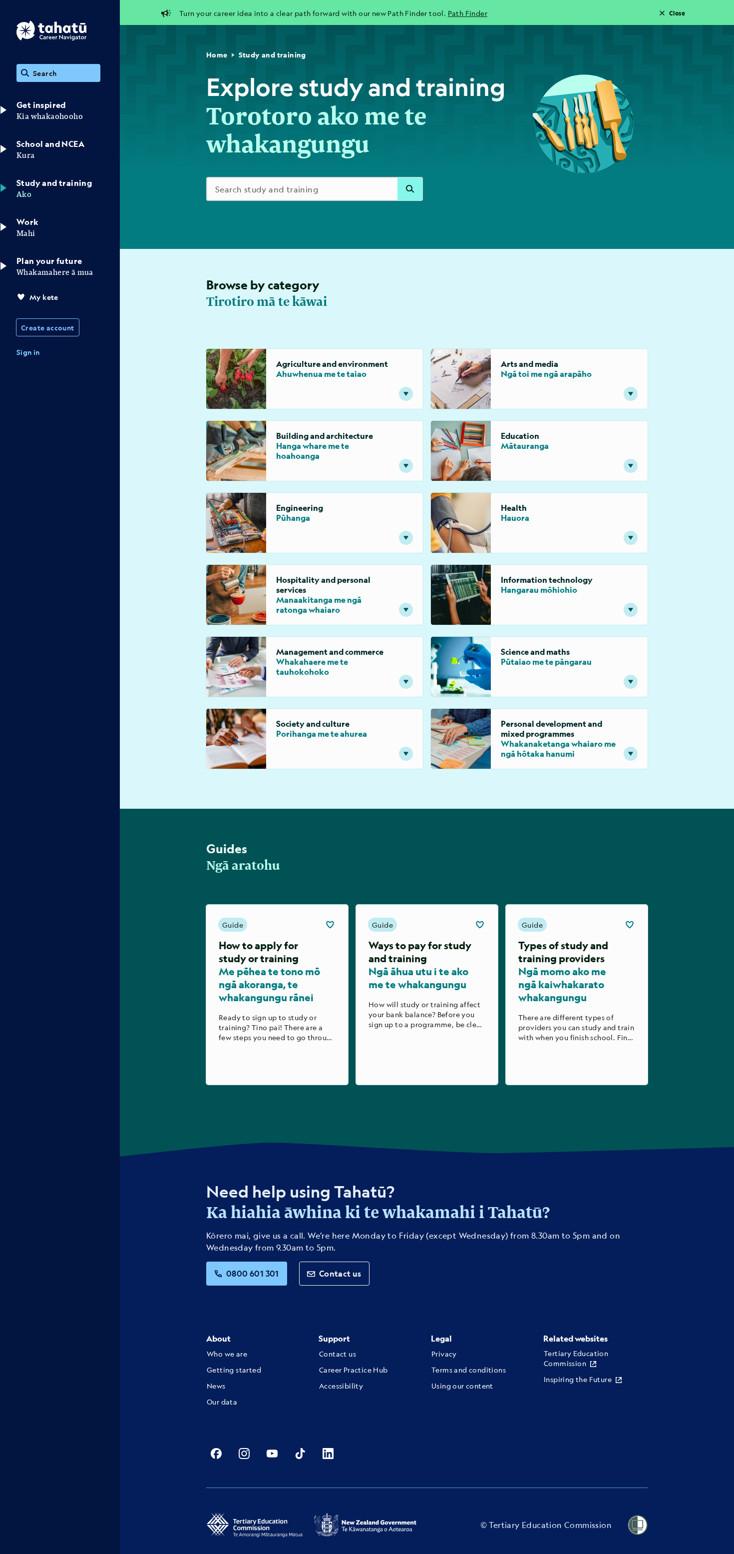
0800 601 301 (252, 1273)
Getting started (234, 1369)
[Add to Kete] (330, 925)
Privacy (444, 1353)
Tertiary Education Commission (576, 1358)
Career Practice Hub (353, 1369)
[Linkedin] (328, 1454)
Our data (222, 1401)
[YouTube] (272, 1454)
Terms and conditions (468, 1369)
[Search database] (409, 188)
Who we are (227, 1353)
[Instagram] (244, 1454)
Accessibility (341, 1385)
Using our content (462, 1385)
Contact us (340, 1273)
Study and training (272, 54)
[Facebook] (216, 1454)
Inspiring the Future (578, 1379)
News (216, 1385)
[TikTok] (300, 1454)
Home (217, 54)
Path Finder (467, 12)
